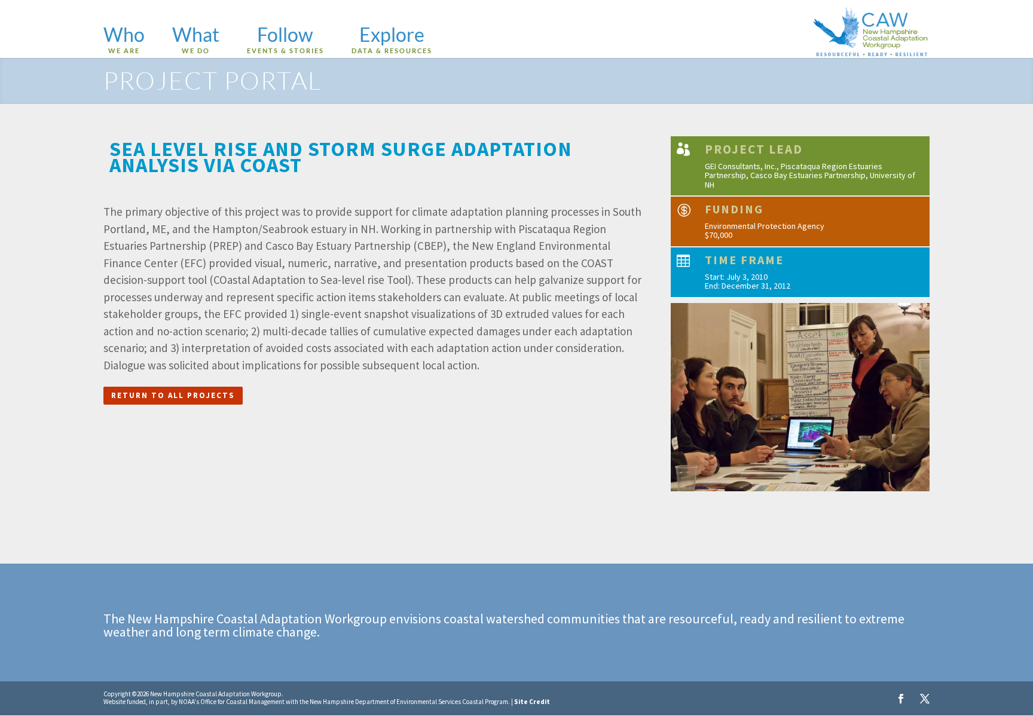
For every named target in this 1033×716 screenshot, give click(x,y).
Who (124, 40)
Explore (392, 40)
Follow (285, 40)
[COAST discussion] (800, 491)
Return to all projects (173, 395)
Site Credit (532, 701)
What (195, 40)
